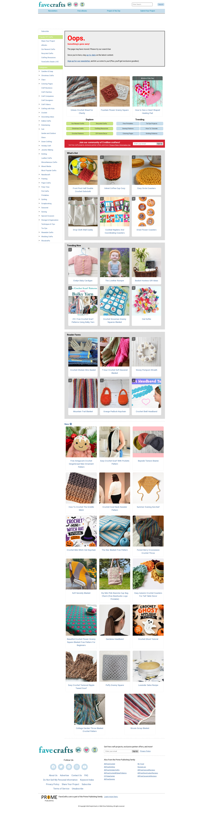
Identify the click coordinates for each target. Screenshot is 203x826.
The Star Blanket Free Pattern (115, 550)
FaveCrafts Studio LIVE (50, 62)
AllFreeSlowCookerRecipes (148, 773)
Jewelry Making (47, 150)
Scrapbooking (46, 204)
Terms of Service (61, 788)
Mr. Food (141, 764)
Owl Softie (146, 319)
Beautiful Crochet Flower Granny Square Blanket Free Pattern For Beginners (81, 642)
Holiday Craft (46, 146)
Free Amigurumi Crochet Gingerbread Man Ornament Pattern (81, 464)
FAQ (86, 775)
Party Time (45, 187)
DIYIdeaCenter (109, 776)
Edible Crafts (46, 121)
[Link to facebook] (53, 767)
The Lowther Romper (114, 280)
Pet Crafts (45, 191)
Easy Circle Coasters (146, 188)
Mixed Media (46, 166)
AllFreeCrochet (109, 764)
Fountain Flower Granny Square (115, 110)
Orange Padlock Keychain (114, 411)
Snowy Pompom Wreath (146, 370)
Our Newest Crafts (48, 49)
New (66, 424)
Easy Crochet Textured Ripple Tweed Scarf (81, 686)
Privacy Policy (114, 145)
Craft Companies (47, 96)
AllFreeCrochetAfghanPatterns (115, 773)
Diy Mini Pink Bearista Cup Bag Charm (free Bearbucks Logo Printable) (114, 596)
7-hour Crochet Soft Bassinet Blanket (115, 371)
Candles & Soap (47, 71)
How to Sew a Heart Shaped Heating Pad (147, 111)
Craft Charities (46, 92)
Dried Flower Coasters (146, 230)
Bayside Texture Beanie (148, 461)
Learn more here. (111, 797)
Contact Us (76, 775)
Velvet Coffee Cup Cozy (114, 188)
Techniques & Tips (48, 224)
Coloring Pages (47, 84)
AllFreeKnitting (109, 767)
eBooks (44, 45)
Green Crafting (46, 142)
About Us (53, 775)
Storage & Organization (49, 220)
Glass (43, 137)
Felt (42, 129)
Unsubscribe (77, 788)
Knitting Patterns (151, 133)
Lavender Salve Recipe (148, 685)
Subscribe (45, 31)
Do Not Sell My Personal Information (60, 780)
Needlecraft (45, 175)
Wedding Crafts (47, 237)
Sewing (44, 212)
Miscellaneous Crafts (49, 162)
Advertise (64, 775)
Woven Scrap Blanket (139, 728)
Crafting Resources (48, 58)
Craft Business (46, 88)
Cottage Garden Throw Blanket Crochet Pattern (89, 730)
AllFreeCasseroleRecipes (147, 776)
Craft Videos (46, 104)
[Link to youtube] (84, 767)
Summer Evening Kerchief (148, 507)
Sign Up (159, 144)
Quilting (44, 199)
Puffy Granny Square (115, 685)
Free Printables (128, 124)
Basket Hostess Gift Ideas (146, 280)
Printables (45, 195)
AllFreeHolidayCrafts (111, 770)
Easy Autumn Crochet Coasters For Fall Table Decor (148, 594)
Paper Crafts (46, 183)
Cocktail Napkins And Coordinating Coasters (115, 231)
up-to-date (91, 55)
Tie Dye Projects (151, 124)
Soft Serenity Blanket (81, 593)
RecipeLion (142, 767)
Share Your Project (48, 41)
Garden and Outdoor (48, 133)
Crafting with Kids (47, 109)
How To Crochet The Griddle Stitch (81, 508)
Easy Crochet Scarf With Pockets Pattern (114, 462)
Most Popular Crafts (48, 170)
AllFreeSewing (109, 779)
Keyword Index (87, 780)
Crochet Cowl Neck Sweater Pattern (114, 508)
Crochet (44, 113)
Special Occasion (47, 216)
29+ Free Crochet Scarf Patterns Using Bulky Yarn (83, 320)
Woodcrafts (45, 241)
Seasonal (44, 208)
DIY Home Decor (101, 133)
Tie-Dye (44, 228)
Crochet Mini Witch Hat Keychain (81, 550)
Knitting (44, 154)
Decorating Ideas (47, 117)
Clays (43, 80)
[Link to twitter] (61, 767)
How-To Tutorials (152, 128)
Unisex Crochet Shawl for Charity (82, 111)
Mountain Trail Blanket (83, 411)
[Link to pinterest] (69, 767)
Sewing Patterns (128, 128)
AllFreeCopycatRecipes (146, 770)
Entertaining (45, 125)
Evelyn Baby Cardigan (82, 280)
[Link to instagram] (77, 767)
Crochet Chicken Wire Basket (83, 370)
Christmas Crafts (47, 76)
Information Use (125, 145)
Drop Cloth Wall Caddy (83, 230)
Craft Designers (47, 100)
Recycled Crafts (47, 53)
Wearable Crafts (47, 232)
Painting (44, 179)
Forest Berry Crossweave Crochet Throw (148, 551)
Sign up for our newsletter (78, 61)
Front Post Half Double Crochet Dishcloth (83, 190)
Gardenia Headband (115, 639)
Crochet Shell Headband (146, 411)
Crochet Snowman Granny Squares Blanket (114, 320)
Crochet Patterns (78, 133)
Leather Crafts (46, 158)
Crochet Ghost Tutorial (148, 639)
